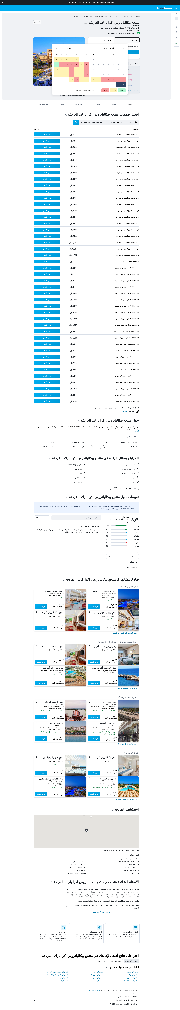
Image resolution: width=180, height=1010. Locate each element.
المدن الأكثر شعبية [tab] (115, 961)
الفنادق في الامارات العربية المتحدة (58, 975)
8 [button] (93, 64)
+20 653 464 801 (133, 30)
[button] (2, 2)
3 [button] (118, 64)
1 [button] (93, 59)
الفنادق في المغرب (132, 972)
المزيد (137, 431)
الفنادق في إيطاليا (98, 980)
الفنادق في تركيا (133, 975)
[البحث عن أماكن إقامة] (176, 18)
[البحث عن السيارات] (176, 23)
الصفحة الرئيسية (135, 16)
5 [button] (108, 64)
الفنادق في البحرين (132, 978)
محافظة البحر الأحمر (114, 16)
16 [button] (123, 74)
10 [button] (118, 69)
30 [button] (123, 84)
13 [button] (103, 69)
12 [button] (108, 69)
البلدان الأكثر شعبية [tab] (131, 961)
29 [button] (93, 79)
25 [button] (113, 79)
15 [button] (93, 69)
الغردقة (101, 16)
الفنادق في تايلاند (63, 980)
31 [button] (118, 84)
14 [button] (98, 69)
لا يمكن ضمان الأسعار (94, 990)
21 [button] (98, 74)
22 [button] (93, 74)
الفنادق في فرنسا (63, 978)
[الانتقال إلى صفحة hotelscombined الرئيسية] (164, 8)
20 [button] (103, 74)
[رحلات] (176, 38)
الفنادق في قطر (98, 972)
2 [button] (123, 64)
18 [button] (113, 74)
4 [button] (113, 64)
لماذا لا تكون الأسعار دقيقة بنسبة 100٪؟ (124, 1004)
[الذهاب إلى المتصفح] (176, 32)
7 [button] (98, 64)
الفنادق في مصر (98, 978)
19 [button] (108, 74)
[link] (124, 633)
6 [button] (103, 64)
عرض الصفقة (94, 606)
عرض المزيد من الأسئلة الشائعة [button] (102, 912)
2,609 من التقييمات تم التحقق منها (119, 33)
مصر (127, 16)
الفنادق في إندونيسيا (97, 975)
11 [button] (113, 69)
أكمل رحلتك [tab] (101, 961)
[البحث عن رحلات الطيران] (176, 14)
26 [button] (108, 79)
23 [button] (123, 79)
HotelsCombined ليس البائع (128, 996)
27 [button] (103, 79)
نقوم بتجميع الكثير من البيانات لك (126, 1000)
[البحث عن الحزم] (176, 27)
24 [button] (118, 79)
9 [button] (123, 69)
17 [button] (118, 74)
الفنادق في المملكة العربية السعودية (58, 972)
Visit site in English (75, 2)
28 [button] (98, 79)
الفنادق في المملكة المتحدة (130, 980)
